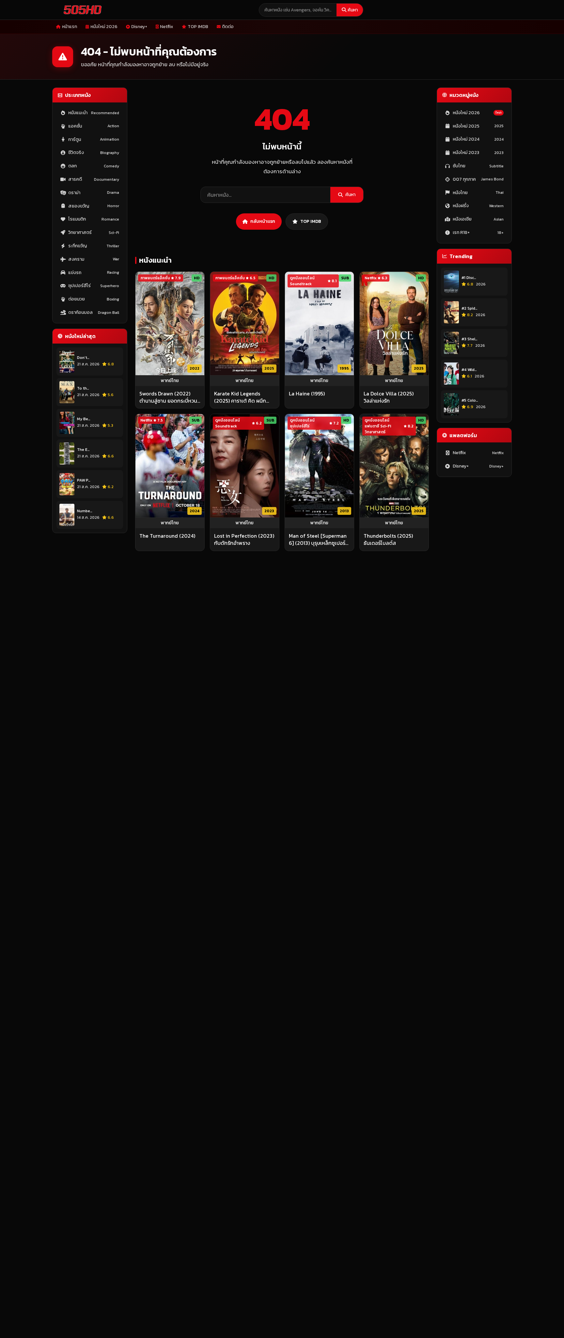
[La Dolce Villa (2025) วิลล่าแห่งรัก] (394, 323)
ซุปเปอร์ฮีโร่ (93, 286)
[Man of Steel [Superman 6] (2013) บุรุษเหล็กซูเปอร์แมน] (319, 465)
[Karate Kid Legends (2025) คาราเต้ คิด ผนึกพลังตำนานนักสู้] (244, 323)
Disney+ (139, 26)
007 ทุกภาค (478, 179)
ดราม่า (93, 192)
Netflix (166, 26)
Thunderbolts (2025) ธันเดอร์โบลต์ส (388, 539)
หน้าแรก (69, 26)
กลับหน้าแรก (262, 221)
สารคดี (93, 179)
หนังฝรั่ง (478, 206)
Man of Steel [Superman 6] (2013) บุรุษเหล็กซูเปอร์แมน (318, 539)
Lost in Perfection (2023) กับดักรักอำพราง (244, 539)
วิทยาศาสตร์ (93, 232)
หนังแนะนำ (93, 112)
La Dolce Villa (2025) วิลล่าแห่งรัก (389, 397)
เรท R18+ (478, 232)
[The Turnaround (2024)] (169, 465)
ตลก (93, 165)
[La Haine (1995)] (319, 323)
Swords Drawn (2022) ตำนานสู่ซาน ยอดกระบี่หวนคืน (168, 397)
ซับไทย (478, 165)
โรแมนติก (93, 219)
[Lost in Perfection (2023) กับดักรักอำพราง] (244, 465)
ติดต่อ (228, 26)
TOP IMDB (198, 26)
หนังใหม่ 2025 (478, 126)
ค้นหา (353, 10)
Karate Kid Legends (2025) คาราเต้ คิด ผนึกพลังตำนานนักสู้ (240, 397)
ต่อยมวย (93, 299)
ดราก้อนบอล (93, 312)
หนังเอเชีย (478, 219)
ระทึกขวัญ (93, 245)
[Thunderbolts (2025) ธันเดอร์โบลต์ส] (394, 465)
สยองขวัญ (93, 206)
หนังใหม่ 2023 (478, 152)
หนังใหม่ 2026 (104, 26)
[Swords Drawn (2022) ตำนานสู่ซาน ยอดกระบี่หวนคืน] (169, 323)
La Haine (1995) (307, 393)
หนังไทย (478, 192)
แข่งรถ (93, 272)
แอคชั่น (93, 126)
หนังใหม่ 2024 (478, 139)
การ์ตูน (93, 139)
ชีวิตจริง (93, 152)
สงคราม (93, 259)
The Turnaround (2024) (167, 535)
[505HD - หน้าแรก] (81, 10)
